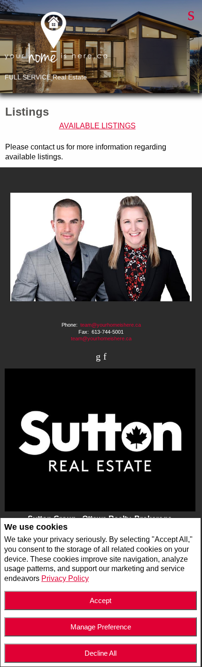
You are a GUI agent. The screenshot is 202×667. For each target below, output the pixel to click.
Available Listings (97, 126)
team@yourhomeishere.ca (110, 325)
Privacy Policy (65, 578)
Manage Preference (100, 627)
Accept (100, 600)
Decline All (101, 653)
